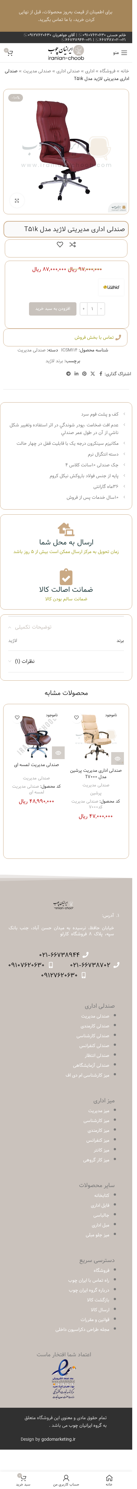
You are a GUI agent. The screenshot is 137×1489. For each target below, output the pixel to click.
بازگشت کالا (98, 1300)
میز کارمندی (98, 1130)
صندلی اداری (68, 71)
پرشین (96, 793)
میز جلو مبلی (97, 1235)
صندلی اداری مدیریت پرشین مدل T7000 (96, 774)
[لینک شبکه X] (93, 374)
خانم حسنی (104, 35)
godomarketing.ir (58, 1439)
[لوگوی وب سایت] (66, 53)
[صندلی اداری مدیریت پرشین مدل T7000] (96, 737)
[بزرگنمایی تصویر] (17, 200)
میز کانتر (101, 1150)
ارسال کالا (100, 1310)
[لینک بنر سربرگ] (66, 16)
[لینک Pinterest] (84, 374)
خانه (125, 71)
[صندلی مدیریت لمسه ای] (36, 734)
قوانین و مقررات (95, 1320)
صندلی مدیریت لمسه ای (36, 765)
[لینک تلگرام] (68, 374)
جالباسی (101, 1215)
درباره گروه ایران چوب (89, 1290)
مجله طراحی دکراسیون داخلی (82, 1329)
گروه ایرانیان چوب (85, 1425)
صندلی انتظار (97, 1055)
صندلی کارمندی (95, 1026)
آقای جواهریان (52, 35)
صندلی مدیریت (37, 71)
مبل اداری (100, 1225)
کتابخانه (101, 1195)
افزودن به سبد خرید (52, 308)
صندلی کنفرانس (94, 1046)
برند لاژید (54, 361)
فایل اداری (100, 1205)
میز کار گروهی (96, 1160)
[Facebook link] (101, 374)
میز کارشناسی (96, 1121)
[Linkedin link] (76, 374)
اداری (89, 71)
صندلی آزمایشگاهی (91, 1065)
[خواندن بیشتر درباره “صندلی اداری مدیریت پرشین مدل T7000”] (117, 758)
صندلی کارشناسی (92, 1036)
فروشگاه (107, 71)
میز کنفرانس (97, 1140)
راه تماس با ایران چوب (88, 1280)
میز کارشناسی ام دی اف (87, 1075)
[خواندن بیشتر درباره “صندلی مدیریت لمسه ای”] (58, 752)
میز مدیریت (98, 1111)
